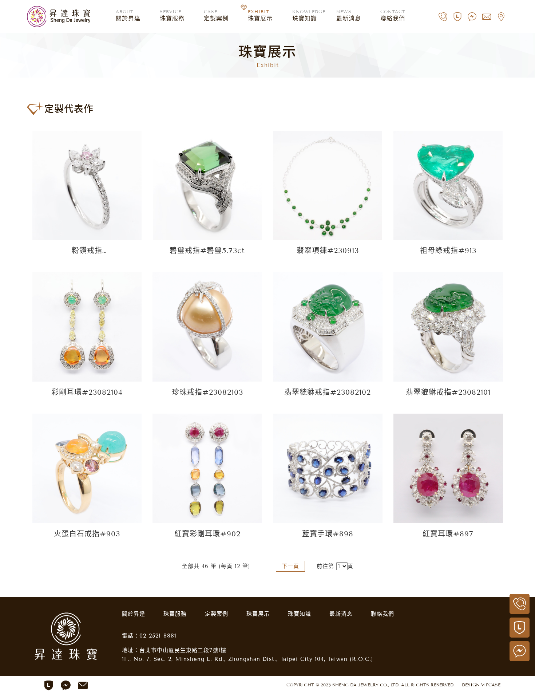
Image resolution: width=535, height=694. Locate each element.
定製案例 (216, 614)
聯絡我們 (382, 614)
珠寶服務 (175, 614)
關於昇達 (133, 614)
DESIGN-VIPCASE (481, 684)
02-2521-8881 (158, 635)
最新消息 (341, 614)
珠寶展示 (258, 614)
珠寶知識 (299, 614)
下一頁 (290, 566)
